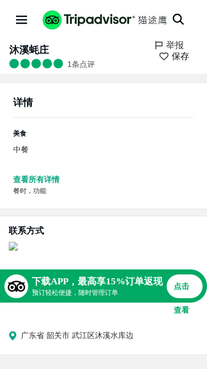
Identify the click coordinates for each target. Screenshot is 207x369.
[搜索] (178, 19)
